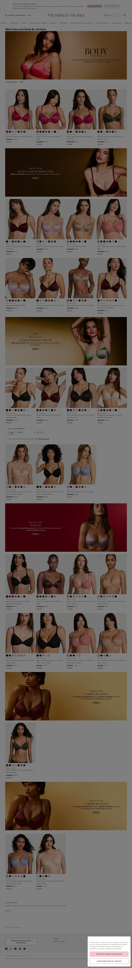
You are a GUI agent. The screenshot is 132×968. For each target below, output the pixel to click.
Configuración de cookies (109, 961)
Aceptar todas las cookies (109, 954)
